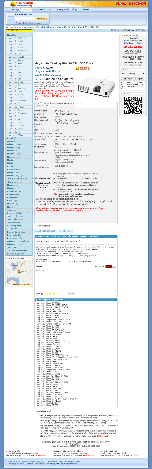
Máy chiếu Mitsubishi (17, 101)
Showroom (38, 10)
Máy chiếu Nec (15, 79)
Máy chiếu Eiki (14, 85)
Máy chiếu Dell (15, 123)
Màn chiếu (11, 141)
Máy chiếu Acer (15, 66)
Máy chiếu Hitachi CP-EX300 (48, 366)
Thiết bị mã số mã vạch (17, 179)
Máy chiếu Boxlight (16, 119)
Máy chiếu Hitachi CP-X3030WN (50, 368)
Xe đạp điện (12, 229)
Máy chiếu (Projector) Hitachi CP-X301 (52, 313)
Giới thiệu (15, 10)
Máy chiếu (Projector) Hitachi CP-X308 (52, 376)
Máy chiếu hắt (14, 132)
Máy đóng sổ (12, 185)
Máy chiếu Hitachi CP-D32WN (49, 303)
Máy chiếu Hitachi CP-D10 (47, 405)
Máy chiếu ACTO (15, 98)
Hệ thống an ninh (14, 191)
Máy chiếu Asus (15, 69)
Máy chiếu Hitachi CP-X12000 (49, 391)
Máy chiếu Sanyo (16, 60)
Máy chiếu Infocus (16, 44)
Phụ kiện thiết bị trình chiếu (18, 213)
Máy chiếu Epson (16, 129)
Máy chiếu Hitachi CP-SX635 (48, 374)
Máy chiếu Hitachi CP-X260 (48, 338)
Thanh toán (129, 30)
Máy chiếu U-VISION (17, 94)
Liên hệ (86, 10)
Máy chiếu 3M (14, 104)
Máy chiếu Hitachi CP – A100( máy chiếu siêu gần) (57, 357)
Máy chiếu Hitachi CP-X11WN (49, 351)
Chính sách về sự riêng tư (36, 462)
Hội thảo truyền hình (15, 254)
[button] (45, 231)
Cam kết (50, 10)
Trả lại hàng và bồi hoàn (72, 462)
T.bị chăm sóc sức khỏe (17, 251)
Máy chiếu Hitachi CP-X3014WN (50, 363)
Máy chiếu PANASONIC (18, 51)
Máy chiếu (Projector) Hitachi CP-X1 (51, 341)
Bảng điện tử (12, 198)
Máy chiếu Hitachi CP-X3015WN (50, 395)
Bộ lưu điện (12, 201)
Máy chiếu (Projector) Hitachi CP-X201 (52, 307)
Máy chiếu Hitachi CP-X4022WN (50, 397)
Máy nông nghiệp (14, 244)
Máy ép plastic (13, 173)
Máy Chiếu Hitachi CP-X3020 (49, 403)
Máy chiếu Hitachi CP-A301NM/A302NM (53, 355)
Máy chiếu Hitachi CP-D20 (47, 353)
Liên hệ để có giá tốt (58, 78)
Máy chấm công (14, 144)
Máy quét (11, 207)
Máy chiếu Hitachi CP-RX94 (48, 316)
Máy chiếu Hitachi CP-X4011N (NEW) (52, 305)
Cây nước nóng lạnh (15, 169)
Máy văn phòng (13, 27)
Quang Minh (29, 464)
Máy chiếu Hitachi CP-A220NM (49, 384)
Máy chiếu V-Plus (16, 135)
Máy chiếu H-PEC (16, 82)
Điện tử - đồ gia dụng (16, 232)
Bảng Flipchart (13, 194)
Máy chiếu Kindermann (18, 113)
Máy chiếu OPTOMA (17, 38)
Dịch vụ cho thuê (14, 235)
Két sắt (10, 166)
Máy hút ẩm (12, 151)
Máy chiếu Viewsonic (17, 48)
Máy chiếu (29, 27)
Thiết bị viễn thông (15, 219)
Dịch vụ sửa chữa (14, 238)
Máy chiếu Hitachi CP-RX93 (48, 326)
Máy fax (10, 160)
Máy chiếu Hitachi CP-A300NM (49, 361)
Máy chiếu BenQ (15, 73)
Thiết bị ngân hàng (15, 216)
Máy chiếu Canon (16, 76)
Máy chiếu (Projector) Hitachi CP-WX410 (53, 343)
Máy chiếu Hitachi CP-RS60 (48, 347)
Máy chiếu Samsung (17, 88)
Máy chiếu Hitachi (45, 27)
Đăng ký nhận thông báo (133, 79)
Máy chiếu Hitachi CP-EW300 (49, 388)
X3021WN (48, 68)
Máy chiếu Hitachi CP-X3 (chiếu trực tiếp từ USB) (56, 399)
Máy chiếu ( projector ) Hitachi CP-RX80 (53, 359)
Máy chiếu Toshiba (16, 107)
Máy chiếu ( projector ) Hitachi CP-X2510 (53, 320)
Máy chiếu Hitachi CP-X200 (48, 328)
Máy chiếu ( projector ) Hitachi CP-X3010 (53, 332)
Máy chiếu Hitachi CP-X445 (48, 380)
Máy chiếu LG (14, 116)
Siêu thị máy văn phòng (16, 464)
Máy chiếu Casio (15, 91)
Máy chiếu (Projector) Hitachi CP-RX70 (52, 382)
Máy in (10, 163)
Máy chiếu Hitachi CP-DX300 (48, 349)
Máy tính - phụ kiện (15, 176)
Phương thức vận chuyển (17, 462)
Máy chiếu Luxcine (16, 126)
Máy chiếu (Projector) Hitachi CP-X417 (52, 393)
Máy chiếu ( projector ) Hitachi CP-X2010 (53, 370)
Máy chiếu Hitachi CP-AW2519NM (51, 330)
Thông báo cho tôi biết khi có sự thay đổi (132, 85)
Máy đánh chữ (13, 188)
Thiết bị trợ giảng (14, 182)
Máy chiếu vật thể (16, 41)
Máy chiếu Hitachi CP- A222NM (49, 322)
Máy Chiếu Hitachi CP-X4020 (49, 345)
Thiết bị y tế (12, 248)
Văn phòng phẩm (14, 226)
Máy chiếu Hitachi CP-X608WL (49, 311)
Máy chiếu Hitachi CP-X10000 (49, 401)
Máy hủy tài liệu (13, 154)
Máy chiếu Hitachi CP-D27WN (49, 334)
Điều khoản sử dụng (55, 462)
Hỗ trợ (74, 10)
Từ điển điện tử (13, 223)
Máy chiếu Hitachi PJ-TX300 (48, 309)
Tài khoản (142, 30)
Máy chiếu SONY (16, 54)
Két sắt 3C (11, 138)
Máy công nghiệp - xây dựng (19, 241)
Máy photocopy (13, 148)
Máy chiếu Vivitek (16, 110)
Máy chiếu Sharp (15, 63)
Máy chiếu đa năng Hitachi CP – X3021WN (78, 27)
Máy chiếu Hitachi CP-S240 (48, 336)
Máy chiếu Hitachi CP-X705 (48, 372)
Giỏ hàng (117, 30)
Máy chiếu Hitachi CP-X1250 (48, 318)
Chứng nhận (62, 10)
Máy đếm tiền (13, 157)
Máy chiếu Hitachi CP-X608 (48, 378)
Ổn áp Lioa (11, 210)
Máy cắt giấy (12, 204)
